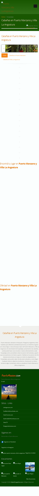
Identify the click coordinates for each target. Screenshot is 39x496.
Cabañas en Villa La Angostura (11, 59)
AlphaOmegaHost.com (17, 482)
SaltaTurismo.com (8, 415)
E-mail (3, 381)
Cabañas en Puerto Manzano (17, 55)
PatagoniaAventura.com (9, 426)
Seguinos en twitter (30, 453)
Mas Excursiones (31, 479)
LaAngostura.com (8, 407)
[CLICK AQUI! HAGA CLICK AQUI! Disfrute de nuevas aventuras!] (19, 48)
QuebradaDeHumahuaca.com (11, 418)
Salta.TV (5, 422)
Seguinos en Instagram (7, 447)
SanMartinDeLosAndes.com (10, 411)
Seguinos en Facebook (9, 442)
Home (3, 17)
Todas (4, 55)
